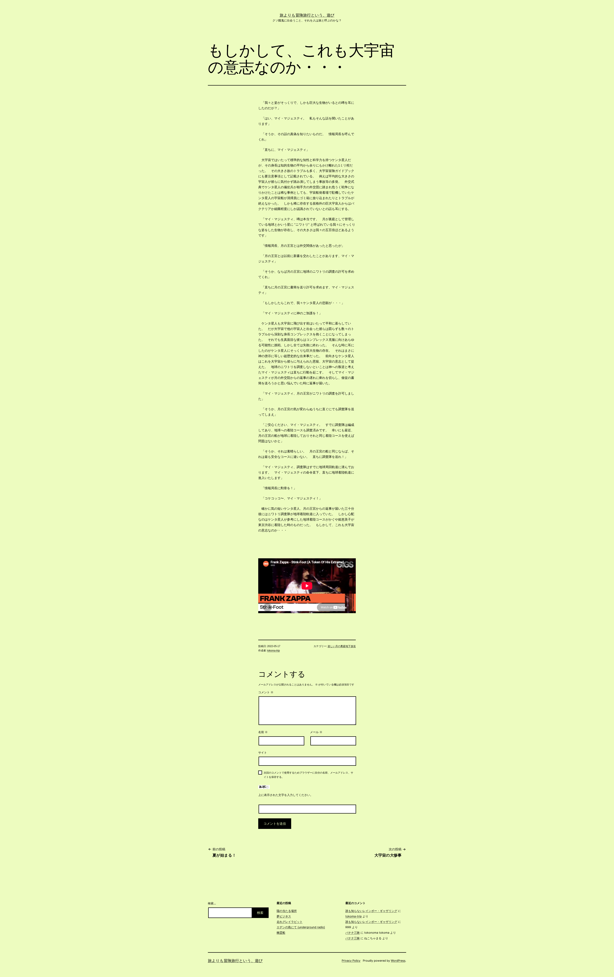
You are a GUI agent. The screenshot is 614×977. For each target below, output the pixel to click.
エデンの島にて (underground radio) (301, 927)
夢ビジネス (284, 916)
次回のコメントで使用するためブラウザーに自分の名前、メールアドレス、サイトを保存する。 (308, 774)
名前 (263, 732)
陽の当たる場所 (287, 911)
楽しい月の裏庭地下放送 (342, 646)
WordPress (398, 960)
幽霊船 (281, 932)
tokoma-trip (273, 650)
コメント (265, 692)
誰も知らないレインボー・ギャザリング (371, 911)
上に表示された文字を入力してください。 (285, 795)
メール (316, 732)
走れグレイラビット (290, 921)
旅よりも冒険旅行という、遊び (307, 15)
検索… (212, 903)
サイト (262, 752)
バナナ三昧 (352, 932)
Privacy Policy (351, 960)
